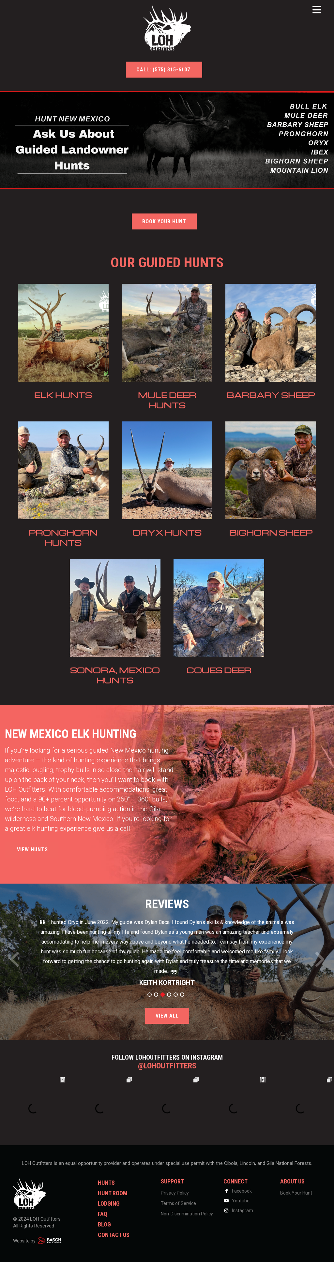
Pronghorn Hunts (63, 537)
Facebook (241, 1191)
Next (319, 963)
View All (167, 1016)
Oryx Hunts (167, 532)
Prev (15, 963)
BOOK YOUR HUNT (164, 221)
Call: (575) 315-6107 (164, 69)
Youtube (240, 1200)
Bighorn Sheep (270, 532)
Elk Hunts (63, 395)
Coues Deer (219, 670)
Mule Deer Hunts (167, 400)
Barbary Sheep (271, 395)
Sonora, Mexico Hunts (115, 675)
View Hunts (31, 849)
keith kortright (167, 983)
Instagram (242, 1210)
